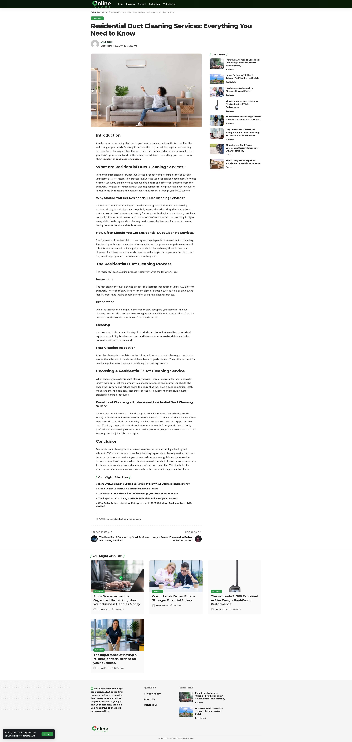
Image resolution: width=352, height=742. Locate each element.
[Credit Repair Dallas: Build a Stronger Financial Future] (217, 92)
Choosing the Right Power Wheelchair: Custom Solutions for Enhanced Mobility (242, 148)
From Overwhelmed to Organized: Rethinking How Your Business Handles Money (144, 484)
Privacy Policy (11, 735)
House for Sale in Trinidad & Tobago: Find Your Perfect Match (209, 711)
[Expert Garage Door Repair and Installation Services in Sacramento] (217, 164)
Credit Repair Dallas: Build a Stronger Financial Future (128, 488)
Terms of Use (29, 735)
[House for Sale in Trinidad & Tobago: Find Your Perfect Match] (217, 79)
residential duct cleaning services (124, 519)
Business (97, 18)
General (229, 155)
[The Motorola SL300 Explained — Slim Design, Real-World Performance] (217, 105)
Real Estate (231, 82)
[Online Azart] (102, 4)
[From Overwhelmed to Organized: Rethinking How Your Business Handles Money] (217, 63)
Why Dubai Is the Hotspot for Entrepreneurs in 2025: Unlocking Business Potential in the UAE (242, 132)
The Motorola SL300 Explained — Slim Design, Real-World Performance (138, 493)
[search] (259, 4)
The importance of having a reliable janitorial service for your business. (138, 498)
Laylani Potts (103, 609)
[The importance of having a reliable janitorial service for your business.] (217, 120)
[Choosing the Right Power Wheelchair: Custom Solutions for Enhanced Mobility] (217, 149)
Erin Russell (106, 41)
